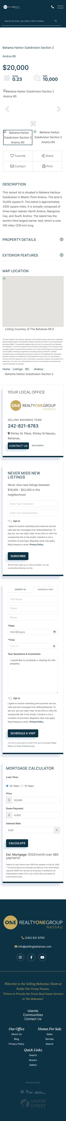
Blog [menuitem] (16, 1039)
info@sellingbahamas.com (34, 946)
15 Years (29, 786)
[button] (55, 21)
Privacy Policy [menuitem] (16, 1044)
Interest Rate (13, 823)
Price (9, 793)
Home (6, 369)
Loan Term (12, 777)
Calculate (17, 843)
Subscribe (18, 556)
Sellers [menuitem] (33, 1065)
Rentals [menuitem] (49, 1039)
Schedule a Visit (45, 590)
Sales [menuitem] (50, 1034)
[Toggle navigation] (60, 7)
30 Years (14, 786)
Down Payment (14, 808)
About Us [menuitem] (16, 1034)
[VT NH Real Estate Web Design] (33, 1104)
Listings (18, 369)
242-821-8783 (23, 426)
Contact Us (18, 445)
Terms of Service (23, 746)
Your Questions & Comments (24, 654)
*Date (11, 625)
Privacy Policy (36, 544)
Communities (33, 1015)
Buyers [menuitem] (33, 1060)
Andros (38, 369)
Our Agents (38, 446)
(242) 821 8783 (35, 937)
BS (27, 369)
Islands (33, 1011)
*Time (11, 640)
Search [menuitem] (49, 1044)
